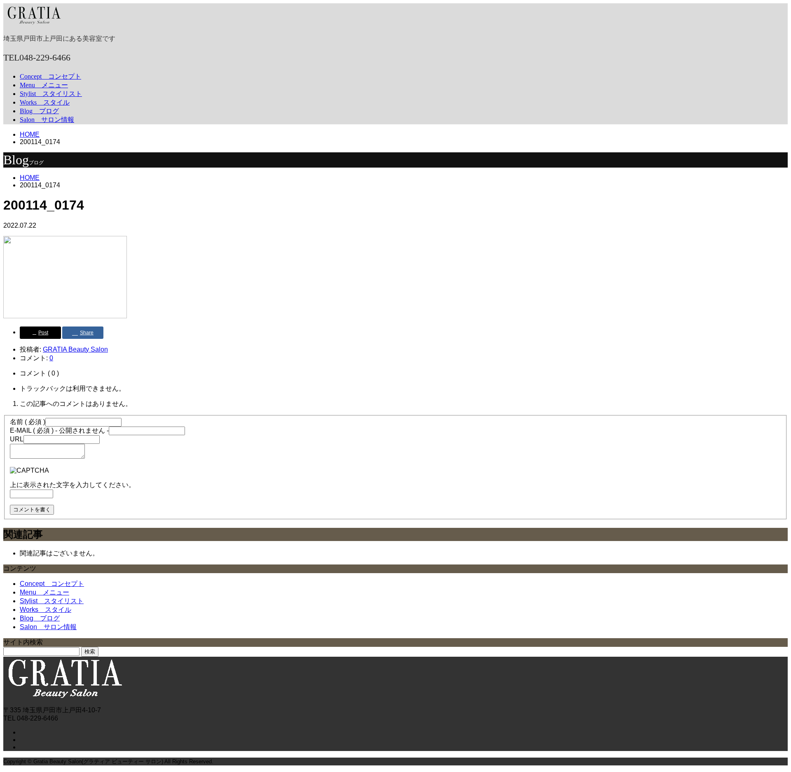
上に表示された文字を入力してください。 (72, 484)
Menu (44, 85)
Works (45, 102)
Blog (39, 110)
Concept (50, 76)
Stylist (51, 93)
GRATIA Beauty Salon (75, 349)
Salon (47, 119)
